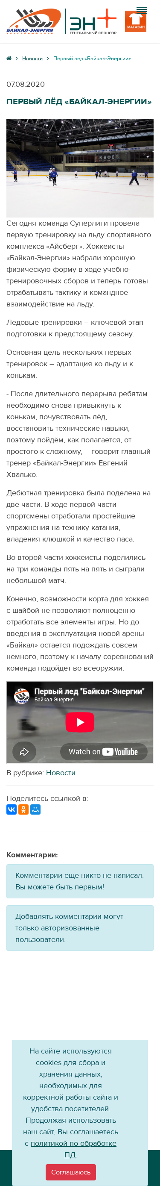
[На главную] (61, 21)
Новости (61, 773)
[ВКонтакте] (11, 809)
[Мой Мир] (35, 809)
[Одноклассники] (23, 809)
